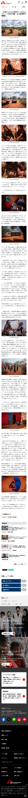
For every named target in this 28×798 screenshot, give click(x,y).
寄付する (5, 664)
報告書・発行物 (5, 748)
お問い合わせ (17, 775)
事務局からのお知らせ (19, 753)
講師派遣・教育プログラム (19, 758)
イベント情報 (4, 753)
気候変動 (14, 550)
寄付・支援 (14, 6)
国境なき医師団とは (6, 731)
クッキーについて (21, 793)
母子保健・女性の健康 (12, 517)
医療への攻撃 (10, 532)
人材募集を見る (6, 633)
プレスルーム (4, 758)
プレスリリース (15, 600)
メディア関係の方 (18, 767)
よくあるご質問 (4, 775)
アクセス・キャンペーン (6, 762)
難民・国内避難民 (11, 541)
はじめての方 (4, 767)
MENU (25, 1)
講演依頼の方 (4, 771)
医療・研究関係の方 (18, 771)
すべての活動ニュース (5, 600)
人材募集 (23, 6)
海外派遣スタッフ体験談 (5, 603)
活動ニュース (4, 598)
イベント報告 (15, 603)
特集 (20, 603)
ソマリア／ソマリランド (6, 550)
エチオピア (4, 517)
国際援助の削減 (5, 559)
